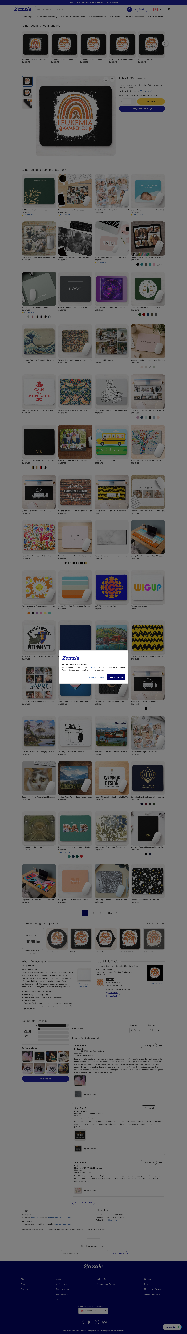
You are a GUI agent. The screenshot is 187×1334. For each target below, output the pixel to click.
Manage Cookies (96, 677)
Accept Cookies (116, 677)
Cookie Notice (93, 667)
